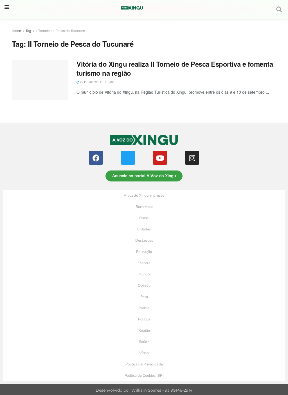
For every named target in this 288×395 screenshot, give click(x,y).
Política (144, 319)
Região (144, 330)
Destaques (144, 240)
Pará (144, 296)
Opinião (144, 285)
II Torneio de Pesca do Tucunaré (60, 30)
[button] (7, 7)
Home (16, 30)
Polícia (144, 308)
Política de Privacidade (144, 364)
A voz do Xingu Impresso (144, 195)
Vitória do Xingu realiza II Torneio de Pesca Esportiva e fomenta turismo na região (174, 68)
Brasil (144, 218)
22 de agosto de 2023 (97, 82)
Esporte (144, 263)
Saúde (144, 341)
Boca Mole (144, 206)
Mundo (144, 274)
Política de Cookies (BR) (144, 375)
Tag (28, 30)
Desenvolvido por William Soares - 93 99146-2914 (144, 390)
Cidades (144, 229)
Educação (144, 251)
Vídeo (144, 353)
